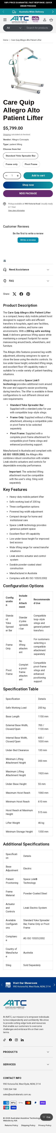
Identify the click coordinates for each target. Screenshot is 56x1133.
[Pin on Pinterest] (28, 294)
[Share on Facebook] (21, 294)
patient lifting (16, 144)
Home (5, 40)
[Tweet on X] (14, 294)
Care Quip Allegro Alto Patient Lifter (26, 40)
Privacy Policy (44, 1125)
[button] (51, 19)
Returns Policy (11, 1125)
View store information (16, 211)
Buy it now (28, 185)
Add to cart (38, 175)
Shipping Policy (28, 1125)
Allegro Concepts (20, 139)
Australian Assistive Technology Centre (29, 1118)
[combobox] (28, 27)
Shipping (7, 135)
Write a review (28, 240)
